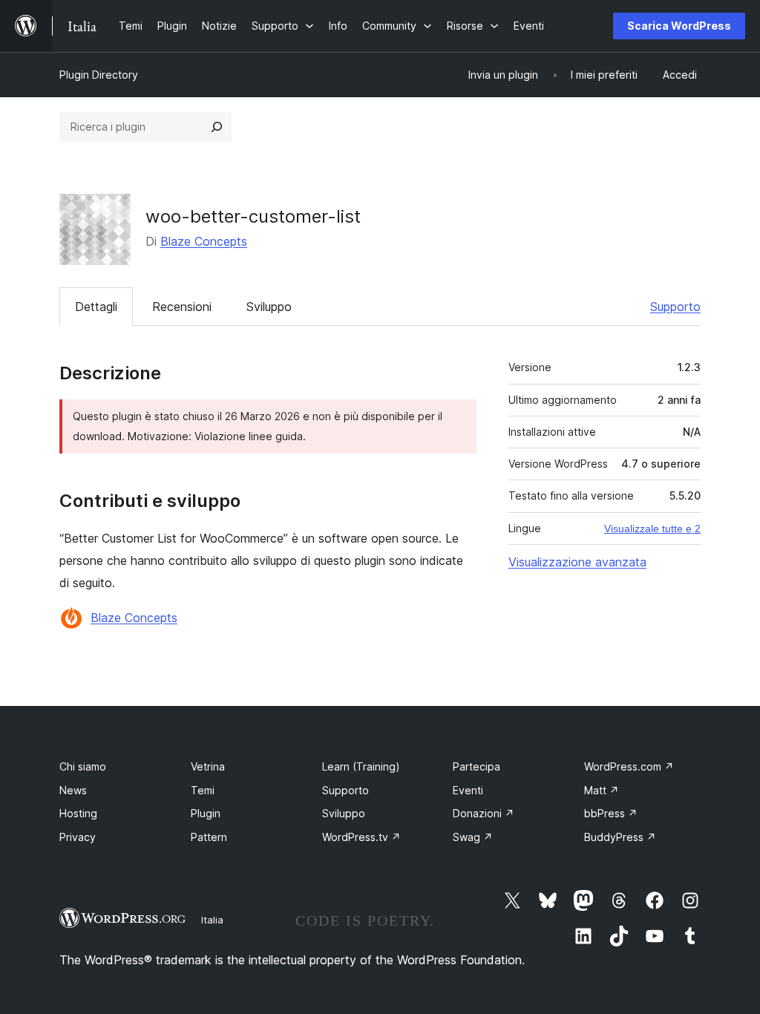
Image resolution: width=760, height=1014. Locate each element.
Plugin (205, 813)
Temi (202, 790)
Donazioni (483, 813)
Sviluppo (269, 306)
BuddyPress (620, 837)
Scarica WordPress (679, 25)
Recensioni (182, 306)
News (73, 790)
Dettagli (96, 306)
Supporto (675, 306)
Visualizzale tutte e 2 (652, 528)
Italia (212, 920)
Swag (473, 837)
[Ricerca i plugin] (217, 127)
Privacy (77, 837)
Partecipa (476, 766)
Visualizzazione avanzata (577, 562)
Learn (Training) (361, 766)
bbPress (611, 813)
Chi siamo (82, 766)
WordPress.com (629, 766)
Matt (601, 790)
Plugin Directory (98, 74)
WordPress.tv (361, 837)
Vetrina (208, 766)
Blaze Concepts (203, 241)
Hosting (78, 813)
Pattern (209, 837)
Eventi (468, 790)
